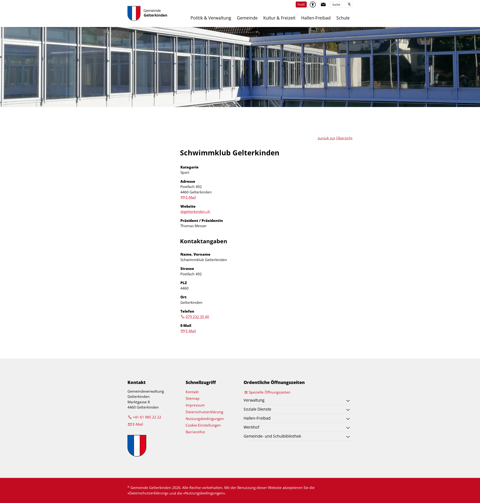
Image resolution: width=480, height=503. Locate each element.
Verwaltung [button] (254, 400)
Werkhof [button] (251, 427)
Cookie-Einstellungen (203, 425)
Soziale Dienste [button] (257, 409)
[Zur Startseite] (147, 13)
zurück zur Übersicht (335, 138)
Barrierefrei (195, 432)
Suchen (349, 4)
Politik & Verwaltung (210, 18)
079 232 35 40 (197, 316)
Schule (343, 18)
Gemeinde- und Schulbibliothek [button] (272, 436)
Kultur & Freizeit (279, 18)
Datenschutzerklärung (204, 411)
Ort (183, 297)
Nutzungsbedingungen (205, 418)
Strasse (187, 268)
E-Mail (191, 197)
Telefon (187, 311)
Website (188, 206)
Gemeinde (247, 18)
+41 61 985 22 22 (147, 417)
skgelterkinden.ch (195, 211)
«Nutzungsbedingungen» (204, 493)
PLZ (183, 282)
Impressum (195, 405)
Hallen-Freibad (316, 18)
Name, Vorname (195, 254)
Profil (301, 4)
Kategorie (189, 167)
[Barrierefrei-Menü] (313, 4)
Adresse (187, 181)
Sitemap (193, 398)
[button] (323, 4)
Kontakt (192, 391)
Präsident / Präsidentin (201, 220)
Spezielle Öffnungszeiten (269, 392)
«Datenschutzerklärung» (148, 493)
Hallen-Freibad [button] (257, 418)
